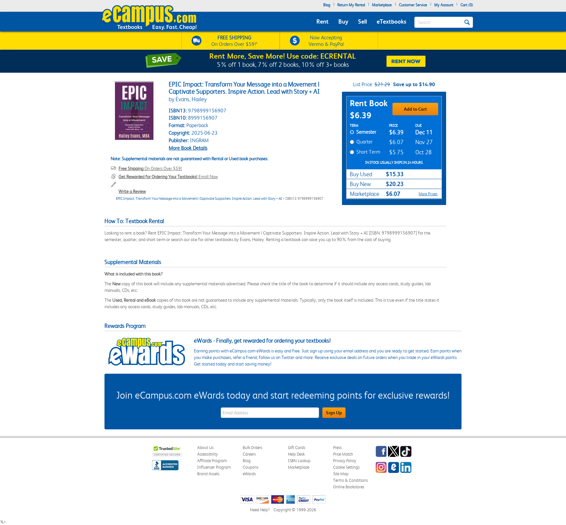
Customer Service (413, 5)
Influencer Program (214, 467)
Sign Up (334, 412)
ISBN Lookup (299, 460)
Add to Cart (415, 109)
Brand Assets (208, 473)
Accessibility (207, 454)
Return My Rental (351, 5)
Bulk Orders (252, 447)
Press (337, 447)
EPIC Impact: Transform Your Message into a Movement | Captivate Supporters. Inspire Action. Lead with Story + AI (199, 199)
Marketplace (382, 5)
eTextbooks (391, 21)
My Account (443, 5)
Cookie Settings (346, 467)
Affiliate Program (212, 460)
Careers (249, 454)
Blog (326, 5)
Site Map (341, 473)
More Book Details (188, 148)
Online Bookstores (348, 486)
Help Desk (296, 454)
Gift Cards (296, 447)
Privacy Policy (344, 460)
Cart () (467, 5)
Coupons (250, 467)
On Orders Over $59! (150, 168)
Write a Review (132, 191)
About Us (205, 447)
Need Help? (260, 509)
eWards (249, 473)
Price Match (343, 454)
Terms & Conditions (350, 480)
